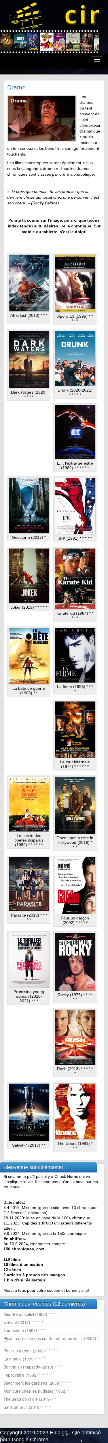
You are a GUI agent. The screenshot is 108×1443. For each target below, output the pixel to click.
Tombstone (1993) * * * (24, 1330)
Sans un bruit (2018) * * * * (27, 1407)
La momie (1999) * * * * (24, 1359)
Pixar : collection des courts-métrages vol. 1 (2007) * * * (51, 1340)
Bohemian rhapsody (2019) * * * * (33, 1367)
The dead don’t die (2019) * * (29, 1399)
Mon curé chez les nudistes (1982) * (36, 1391)
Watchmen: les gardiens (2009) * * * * (37, 1383)
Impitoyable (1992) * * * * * (27, 1375)
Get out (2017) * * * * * (23, 1322)
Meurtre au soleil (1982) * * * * (30, 1314)
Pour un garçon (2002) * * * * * (30, 1351)
